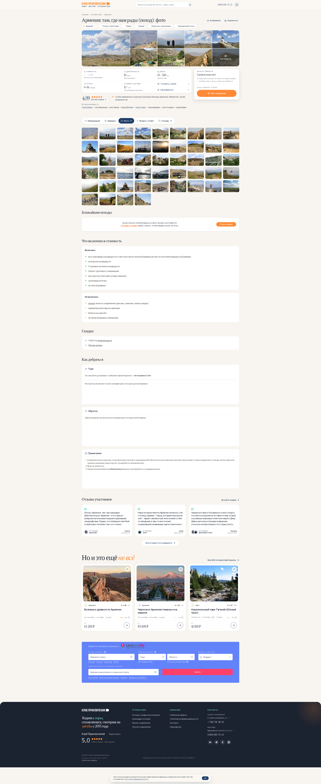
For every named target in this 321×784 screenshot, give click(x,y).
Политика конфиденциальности (184, 719)
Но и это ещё (108, 557)
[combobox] (162, 5)
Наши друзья (175, 727)
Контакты (174, 723)
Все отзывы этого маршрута (159, 543)
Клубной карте (105, 340)
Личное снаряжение (141, 727)
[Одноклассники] (222, 742)
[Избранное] (236, 4)
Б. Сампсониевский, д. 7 (218, 718)
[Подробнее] (127, 625)
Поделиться (232, 20)
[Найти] (190, 5)
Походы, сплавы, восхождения (146, 715)
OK (205, 778)
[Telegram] (216, 742)
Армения (92, 605)
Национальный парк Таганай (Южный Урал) (213, 611)
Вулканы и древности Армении (103, 609)
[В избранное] (127, 569)
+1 (213, 617)
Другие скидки (95, 345)
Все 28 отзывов (97, 100)
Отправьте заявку (129, 225)
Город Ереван (87, 107)
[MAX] (228, 742)
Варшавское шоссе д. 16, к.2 (220, 730)
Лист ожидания (218, 93)
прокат (91, 303)
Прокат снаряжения (141, 723)
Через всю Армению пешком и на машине (157, 611)
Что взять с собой (168, 84)
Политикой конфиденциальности (136, 779)
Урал (197, 605)
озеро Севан (140, 107)
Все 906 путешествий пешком (222, 560)
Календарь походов (141, 719)
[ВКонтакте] (210, 742)
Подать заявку (226, 224)
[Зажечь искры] (315, 708)
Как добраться (166, 90)
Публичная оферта (178, 715)
